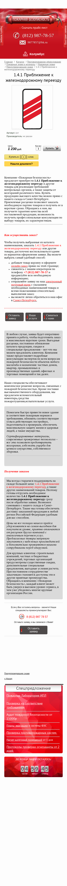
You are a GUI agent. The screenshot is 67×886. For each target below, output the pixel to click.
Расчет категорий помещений (24, 740)
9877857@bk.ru (38, 42)
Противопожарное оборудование (44, 62)
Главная (8, 62)
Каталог (20, 62)
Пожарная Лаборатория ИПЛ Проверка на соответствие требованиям (26, 702)
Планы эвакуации (17, 726)
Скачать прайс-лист (34, 28)
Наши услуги (33, 317)
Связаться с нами (52, 317)
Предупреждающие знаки (19, 67)
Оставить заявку (14, 317)
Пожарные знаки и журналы (20, 64)
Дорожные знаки (46, 64)
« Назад (8, 678)
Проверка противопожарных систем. (32, 733)
